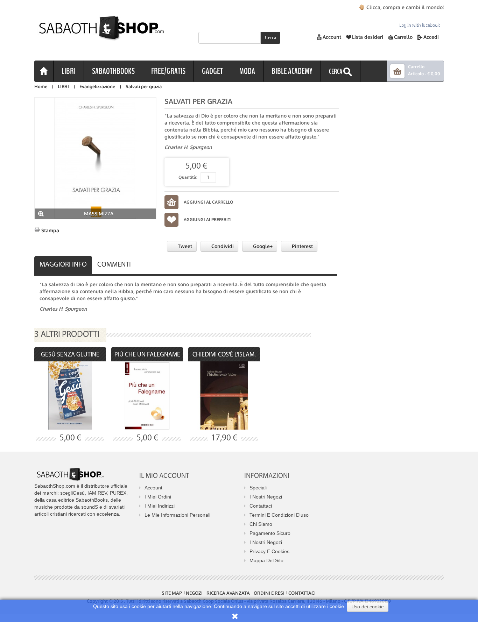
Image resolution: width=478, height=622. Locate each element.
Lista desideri (367, 37)
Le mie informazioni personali (177, 515)
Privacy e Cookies (269, 551)
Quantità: (187, 177)
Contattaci (260, 506)
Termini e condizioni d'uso (279, 515)
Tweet (184, 246)
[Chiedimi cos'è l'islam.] (224, 395)
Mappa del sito (266, 560)
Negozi (194, 593)
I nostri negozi (265, 497)
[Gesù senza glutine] (70, 395)
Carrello (403, 37)
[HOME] (43, 71)
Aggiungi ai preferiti (208, 219)
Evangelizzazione (97, 86)
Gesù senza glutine (70, 355)
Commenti (114, 264)
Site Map (172, 593)
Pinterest (301, 246)
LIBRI (63, 86)
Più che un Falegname (147, 355)
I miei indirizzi (160, 506)
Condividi (222, 246)
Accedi (431, 37)
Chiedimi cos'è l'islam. (224, 355)
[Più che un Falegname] (147, 395)
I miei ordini (158, 497)
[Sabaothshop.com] (99, 33)
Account (332, 37)
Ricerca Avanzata (228, 593)
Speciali (258, 487)
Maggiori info (63, 264)
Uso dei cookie (367, 606)
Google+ (262, 246)
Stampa (50, 230)
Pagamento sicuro (269, 533)
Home (40, 86)
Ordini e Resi (269, 593)
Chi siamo (260, 524)
